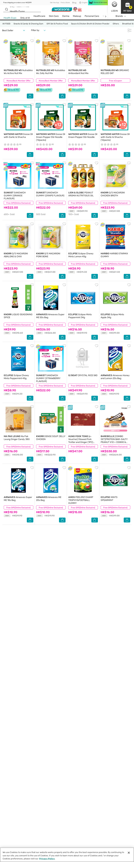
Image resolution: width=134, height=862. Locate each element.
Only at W (25, 17)
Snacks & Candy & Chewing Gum (28, 24)
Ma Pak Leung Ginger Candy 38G (17, 438)
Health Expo (10, 17)
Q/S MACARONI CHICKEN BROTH (113, 194)
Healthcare (39, 16)
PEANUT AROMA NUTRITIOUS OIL (81, 194)
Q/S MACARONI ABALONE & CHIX (16, 255)
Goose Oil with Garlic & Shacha (18, 135)
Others (116, 24)
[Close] (128, 852)
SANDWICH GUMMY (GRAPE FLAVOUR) (50, 194)
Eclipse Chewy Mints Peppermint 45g (16, 377)
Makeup (77, 16)
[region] (67, 854)
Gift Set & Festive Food (57, 24)
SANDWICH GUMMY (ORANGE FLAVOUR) (15, 195)
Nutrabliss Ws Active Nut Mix (18, 72)
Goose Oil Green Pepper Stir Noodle (82, 135)
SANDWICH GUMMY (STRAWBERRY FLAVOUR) (48, 378)
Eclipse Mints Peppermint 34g (80, 316)
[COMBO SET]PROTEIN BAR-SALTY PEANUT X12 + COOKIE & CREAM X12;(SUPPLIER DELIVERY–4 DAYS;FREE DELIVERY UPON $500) (114, 443)
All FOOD (6, 24)
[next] (106, 16)
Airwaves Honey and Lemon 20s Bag (115, 377)
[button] (127, 7)
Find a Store (65, 3)
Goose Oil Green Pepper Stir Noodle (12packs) (50, 137)
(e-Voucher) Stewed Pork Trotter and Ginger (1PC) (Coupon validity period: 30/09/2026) (80, 442)
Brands (119, 16)
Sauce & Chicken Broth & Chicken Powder (90, 24)
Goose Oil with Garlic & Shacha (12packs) (115, 137)
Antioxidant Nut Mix (78, 72)
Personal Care (92, 16)
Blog (74, 2)
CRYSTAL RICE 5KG (83, 375)
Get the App (54, 3)
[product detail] (18, 53)
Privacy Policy (47, 858)
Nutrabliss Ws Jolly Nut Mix (50, 72)
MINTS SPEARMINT (109, 499)
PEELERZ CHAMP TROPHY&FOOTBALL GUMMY (80, 500)
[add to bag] (30, 96)
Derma (65, 16)
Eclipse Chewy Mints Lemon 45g (80, 255)
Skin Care (54, 16)
